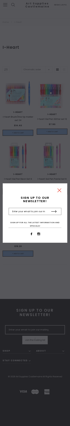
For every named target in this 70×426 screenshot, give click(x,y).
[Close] (59, 191)
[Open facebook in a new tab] (31, 234)
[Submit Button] (53, 211)
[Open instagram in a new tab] (38, 234)
